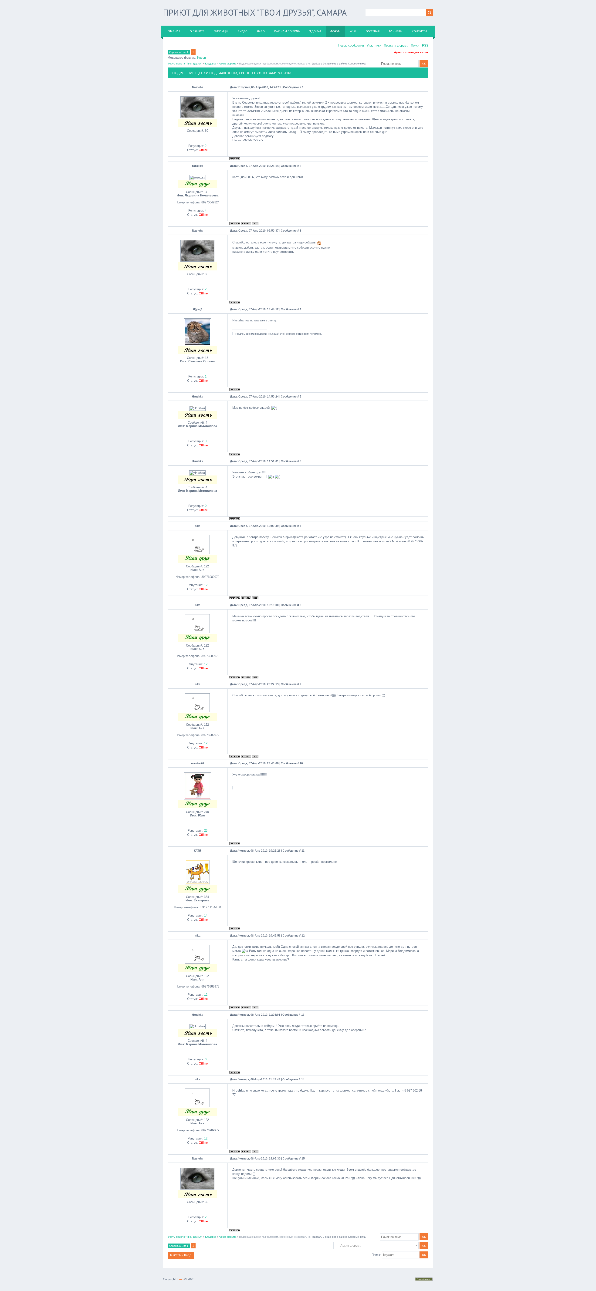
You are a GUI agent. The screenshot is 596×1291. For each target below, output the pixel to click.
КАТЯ (197, 850)
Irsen (180, 1279)
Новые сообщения (351, 45)
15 (303, 1158)
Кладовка (210, 63)
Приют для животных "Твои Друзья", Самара (255, 12)
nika (197, 526)
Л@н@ (197, 309)
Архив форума (227, 63)
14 (303, 1079)
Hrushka (197, 396)
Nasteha (197, 87)
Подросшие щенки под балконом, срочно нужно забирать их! (275, 63)
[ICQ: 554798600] (255, 223)
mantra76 (197, 763)
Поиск (415, 45)
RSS (425, 45)
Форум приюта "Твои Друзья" (185, 63)
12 (303, 935)
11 (303, 850)
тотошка (197, 166)
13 (303, 1014)
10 (301, 763)
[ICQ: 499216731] (255, 598)
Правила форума (396, 45)
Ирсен (201, 57)
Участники (374, 45)
